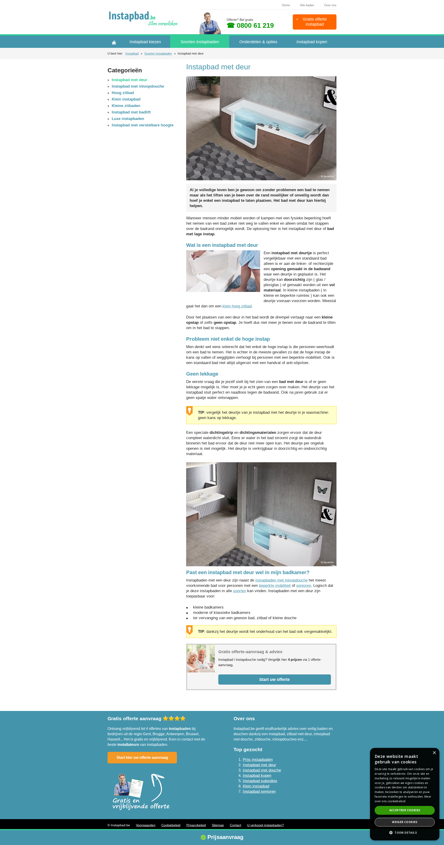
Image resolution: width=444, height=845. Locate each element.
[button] (405, 833)
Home (286, 5)
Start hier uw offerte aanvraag (142, 757)
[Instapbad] (145, 18)
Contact (235, 825)
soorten (239, 591)
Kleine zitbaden (126, 106)
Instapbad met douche (262, 770)
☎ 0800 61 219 (250, 25)
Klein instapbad (126, 99)
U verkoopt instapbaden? (265, 825)
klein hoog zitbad (237, 306)
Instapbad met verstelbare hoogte (142, 125)
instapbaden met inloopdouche (281, 580)
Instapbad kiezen (145, 42)
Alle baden (307, 5)
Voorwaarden (145, 825)
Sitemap (218, 825)
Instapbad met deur (129, 80)
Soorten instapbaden (200, 42)
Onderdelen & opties (258, 42)
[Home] (114, 42)
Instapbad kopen (311, 42)
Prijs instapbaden (258, 759)
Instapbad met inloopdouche (138, 86)
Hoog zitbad (123, 93)
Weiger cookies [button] (404, 822)
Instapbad (132, 53)
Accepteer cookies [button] (404, 810)
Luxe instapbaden (128, 118)
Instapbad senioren (259, 791)
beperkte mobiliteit (275, 585)
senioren (303, 585)
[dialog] (404, 794)
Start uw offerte (274, 679)
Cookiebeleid (170, 825)
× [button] (434, 753)
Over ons (330, 5)
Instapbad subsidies (260, 781)
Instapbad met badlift (131, 112)
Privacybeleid (196, 825)
